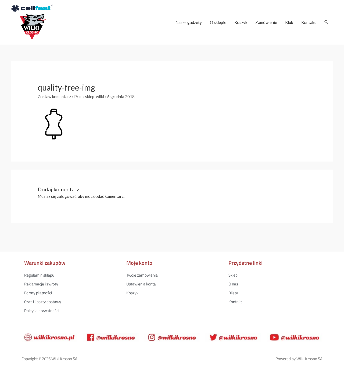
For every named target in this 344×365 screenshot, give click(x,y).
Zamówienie (266, 22)
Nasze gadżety (188, 22)
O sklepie (218, 22)
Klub (289, 22)
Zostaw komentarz (54, 96)
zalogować (66, 196)
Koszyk (240, 22)
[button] (326, 22)
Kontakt (308, 22)
